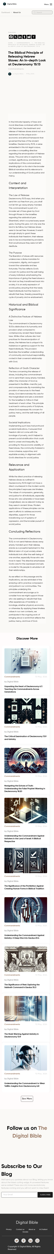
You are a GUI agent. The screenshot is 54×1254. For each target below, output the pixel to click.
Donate (25, 1232)
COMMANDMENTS (24, 43)
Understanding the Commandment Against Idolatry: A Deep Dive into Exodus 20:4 (24, 936)
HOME (10, 43)
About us (32, 1229)
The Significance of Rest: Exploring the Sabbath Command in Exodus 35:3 (22, 986)
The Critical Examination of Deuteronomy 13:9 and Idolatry (25, 738)
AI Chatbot (43, 1229)
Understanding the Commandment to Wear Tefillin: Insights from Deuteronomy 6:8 (24, 1084)
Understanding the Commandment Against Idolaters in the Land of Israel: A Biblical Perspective (24, 839)
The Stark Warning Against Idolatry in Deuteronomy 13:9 (21, 1035)
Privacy (9, 1229)
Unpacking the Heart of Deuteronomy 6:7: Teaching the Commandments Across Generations (23, 689)
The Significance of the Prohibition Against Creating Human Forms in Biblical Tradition (24, 887)
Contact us (20, 1229)
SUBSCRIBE (45, 1195)
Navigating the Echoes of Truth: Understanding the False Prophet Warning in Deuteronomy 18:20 (25, 788)
